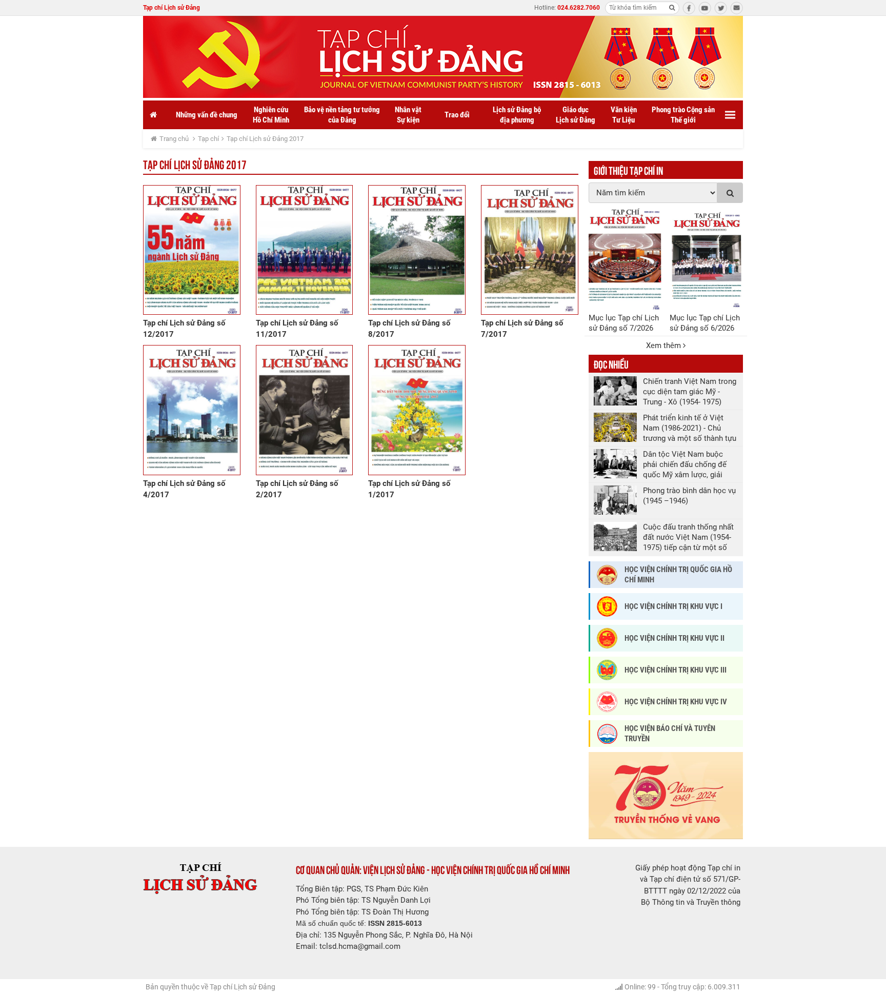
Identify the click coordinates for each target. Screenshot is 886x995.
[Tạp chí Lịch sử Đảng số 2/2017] (304, 410)
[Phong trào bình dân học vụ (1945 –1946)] (615, 500)
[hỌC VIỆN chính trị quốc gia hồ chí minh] (607, 575)
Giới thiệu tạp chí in (628, 170)
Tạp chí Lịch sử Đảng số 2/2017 (297, 489)
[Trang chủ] (153, 115)
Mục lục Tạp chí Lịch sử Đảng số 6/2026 (705, 323)
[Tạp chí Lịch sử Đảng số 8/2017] (417, 250)
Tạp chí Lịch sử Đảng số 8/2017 (409, 328)
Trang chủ (174, 139)
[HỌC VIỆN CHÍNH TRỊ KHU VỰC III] (607, 670)
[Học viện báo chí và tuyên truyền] (607, 734)
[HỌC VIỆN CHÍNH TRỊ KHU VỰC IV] (607, 702)
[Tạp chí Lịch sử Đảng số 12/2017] (191, 250)
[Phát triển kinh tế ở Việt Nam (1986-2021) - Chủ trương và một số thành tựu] (615, 427)
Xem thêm (664, 345)
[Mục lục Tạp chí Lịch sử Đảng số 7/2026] (625, 259)
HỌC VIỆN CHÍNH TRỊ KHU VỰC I (673, 606)
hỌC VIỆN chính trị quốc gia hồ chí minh (678, 574)
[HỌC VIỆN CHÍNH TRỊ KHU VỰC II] (607, 638)
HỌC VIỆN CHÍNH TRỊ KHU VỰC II (674, 638)
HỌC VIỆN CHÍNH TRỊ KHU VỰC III (676, 670)
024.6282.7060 (578, 7)
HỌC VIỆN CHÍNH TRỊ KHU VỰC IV (676, 701)
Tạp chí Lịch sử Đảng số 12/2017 (184, 328)
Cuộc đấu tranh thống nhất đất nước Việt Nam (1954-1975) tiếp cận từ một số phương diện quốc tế (688, 537)
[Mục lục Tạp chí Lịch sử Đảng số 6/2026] (706, 259)
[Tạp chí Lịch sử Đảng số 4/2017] (191, 410)
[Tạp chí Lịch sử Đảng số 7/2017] (529, 250)
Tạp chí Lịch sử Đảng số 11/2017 (297, 328)
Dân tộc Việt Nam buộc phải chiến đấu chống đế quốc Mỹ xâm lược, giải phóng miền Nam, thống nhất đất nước (685, 465)
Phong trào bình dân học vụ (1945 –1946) (689, 495)
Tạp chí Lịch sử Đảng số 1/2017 (409, 489)
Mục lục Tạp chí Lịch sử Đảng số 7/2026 (624, 323)
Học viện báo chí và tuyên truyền (670, 733)
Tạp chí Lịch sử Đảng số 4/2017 (184, 489)
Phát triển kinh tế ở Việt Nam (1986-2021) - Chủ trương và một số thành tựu (689, 428)
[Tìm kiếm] (671, 7)
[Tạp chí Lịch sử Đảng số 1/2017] (417, 410)
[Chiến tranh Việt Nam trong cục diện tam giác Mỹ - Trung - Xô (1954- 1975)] (615, 390)
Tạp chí (208, 139)
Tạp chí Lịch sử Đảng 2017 (265, 139)
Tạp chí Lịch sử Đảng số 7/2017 (522, 328)
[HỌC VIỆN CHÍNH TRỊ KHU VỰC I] (607, 606)
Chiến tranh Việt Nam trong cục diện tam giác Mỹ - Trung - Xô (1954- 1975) (689, 392)
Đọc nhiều (611, 363)
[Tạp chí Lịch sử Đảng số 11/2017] (304, 250)
